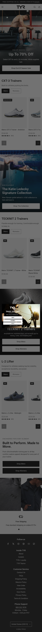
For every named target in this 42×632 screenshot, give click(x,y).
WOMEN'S (13, 320)
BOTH (13, 323)
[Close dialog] (39, 305)
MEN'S (13, 317)
